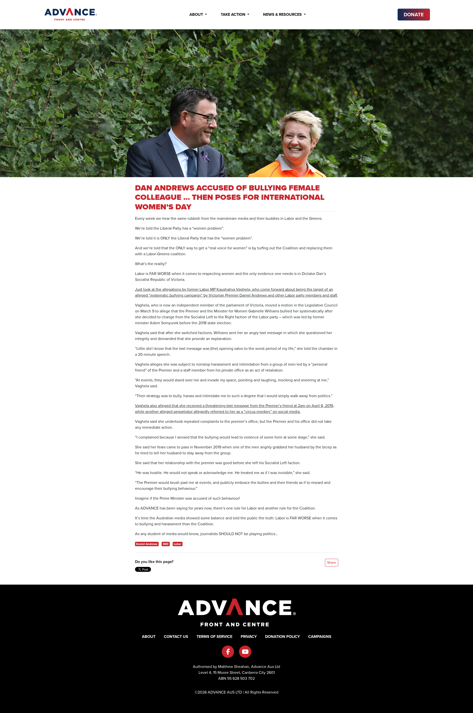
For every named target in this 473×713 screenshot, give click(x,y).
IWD (166, 544)
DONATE (414, 14)
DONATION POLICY (282, 636)
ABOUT (148, 636)
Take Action (233, 14)
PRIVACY (249, 636)
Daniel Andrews (146, 544)
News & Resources (283, 14)
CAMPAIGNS (319, 636)
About (196, 14)
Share (331, 562)
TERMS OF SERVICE (214, 636)
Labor (177, 544)
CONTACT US (176, 636)
